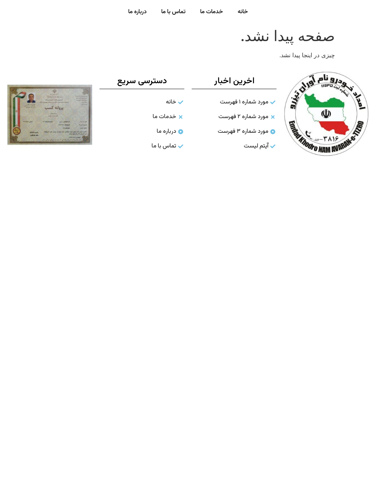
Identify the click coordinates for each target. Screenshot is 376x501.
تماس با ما (173, 12)
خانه (243, 12)
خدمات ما (211, 12)
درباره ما (137, 12)
